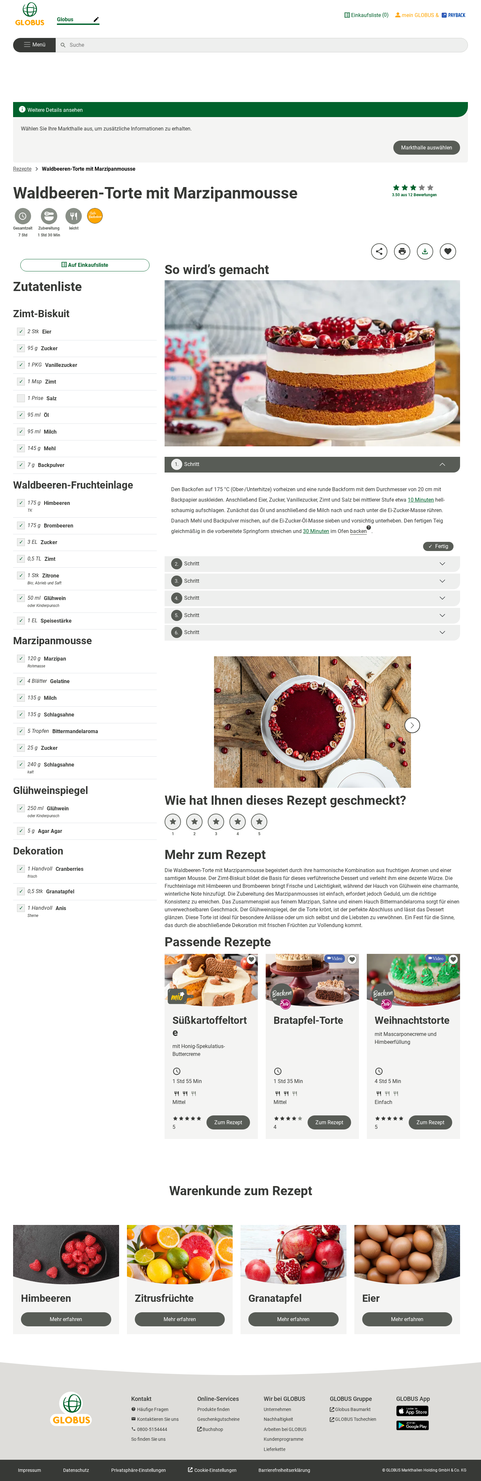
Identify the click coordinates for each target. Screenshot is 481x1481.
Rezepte (22, 169)
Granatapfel (60, 891)
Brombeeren (58, 526)
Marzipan (55, 659)
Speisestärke (56, 621)
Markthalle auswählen (426, 148)
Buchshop (213, 1429)
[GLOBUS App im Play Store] (412, 1425)
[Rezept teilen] (379, 251)
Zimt (50, 382)
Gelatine (60, 681)
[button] (34, 45)
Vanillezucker (61, 365)
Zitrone (50, 576)
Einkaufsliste (366, 15)
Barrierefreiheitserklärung (284, 1470)
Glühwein (55, 598)
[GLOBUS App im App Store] (415, 1411)
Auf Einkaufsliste (87, 265)
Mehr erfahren (66, 1319)
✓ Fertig (438, 546)
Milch (50, 432)
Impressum (29, 1470)
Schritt (187, 464)
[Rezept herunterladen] (425, 251)
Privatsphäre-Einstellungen (138, 1470)
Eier (46, 332)
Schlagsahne (59, 715)
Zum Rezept (228, 1122)
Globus (65, 19)
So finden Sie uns (148, 1439)
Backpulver (51, 465)
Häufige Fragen (153, 1409)
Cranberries (69, 869)
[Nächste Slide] (412, 725)
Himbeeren (57, 503)
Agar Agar (50, 831)
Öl (46, 415)
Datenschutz (76, 1470)
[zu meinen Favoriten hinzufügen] (448, 251)
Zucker (49, 348)
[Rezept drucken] (402, 251)
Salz (51, 398)
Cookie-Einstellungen (215, 1470)
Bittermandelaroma (75, 731)
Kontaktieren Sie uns (158, 1419)
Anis (61, 908)
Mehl (50, 448)
